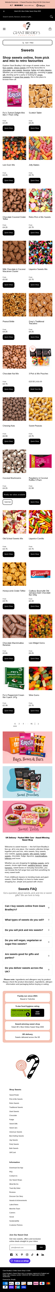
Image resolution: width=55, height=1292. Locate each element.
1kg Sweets (13, 1140)
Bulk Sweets (13, 1148)
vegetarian (7, 77)
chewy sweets (20, 68)
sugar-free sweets (22, 77)
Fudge (11, 1120)
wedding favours (35, 865)
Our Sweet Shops (15, 1180)
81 (32, 724)
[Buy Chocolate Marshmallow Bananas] (14, 626)
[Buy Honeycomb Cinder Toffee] (14, 574)
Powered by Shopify (9, 1279)
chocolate (7, 70)
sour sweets (17, 70)
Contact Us (13, 1176)
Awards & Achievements (18, 1200)
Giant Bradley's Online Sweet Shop (14, 1270)
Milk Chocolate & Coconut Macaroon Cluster (14, 270)
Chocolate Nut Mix (11, 373)
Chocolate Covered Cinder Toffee (14, 218)
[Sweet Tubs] (27, 817)
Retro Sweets (14, 1103)
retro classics (45, 70)
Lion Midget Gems (37, 643)
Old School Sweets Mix (13, 538)
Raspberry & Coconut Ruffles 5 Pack (38, 479)
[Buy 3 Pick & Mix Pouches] (40, 357)
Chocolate (13, 1115)
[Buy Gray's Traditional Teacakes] (40, 304)
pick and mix (31, 72)
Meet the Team (14, 1209)
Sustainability (14, 1221)
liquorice (26, 70)
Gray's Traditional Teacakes (36, 322)
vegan (39, 75)
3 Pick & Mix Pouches (38, 373)
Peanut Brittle (8, 321)
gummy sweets (22, 854)
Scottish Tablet (35, 113)
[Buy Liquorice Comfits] (40, 522)
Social (11, 1217)
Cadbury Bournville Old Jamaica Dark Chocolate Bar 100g (39, 593)
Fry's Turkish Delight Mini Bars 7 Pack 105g (14, 114)
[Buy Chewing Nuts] (14, 409)
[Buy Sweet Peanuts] (40, 409)
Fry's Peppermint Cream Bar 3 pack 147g (13, 696)
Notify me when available (14, 494)
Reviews (12, 1192)
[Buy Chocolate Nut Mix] (14, 357)
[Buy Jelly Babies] (40, 148)
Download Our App (16, 1168)
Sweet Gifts (13, 1124)
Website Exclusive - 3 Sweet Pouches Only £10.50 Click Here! (27, 2)
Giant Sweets (14, 1111)
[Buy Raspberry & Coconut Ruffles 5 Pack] (40, 461)
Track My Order (14, 1188)
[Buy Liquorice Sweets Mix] (40, 252)
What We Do (13, 1184)
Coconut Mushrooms (12, 478)
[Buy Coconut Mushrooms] (14, 461)
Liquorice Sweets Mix (38, 269)
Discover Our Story (16, 1196)
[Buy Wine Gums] (40, 678)
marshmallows (41, 856)
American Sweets (15, 1132)
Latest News (13, 1205)
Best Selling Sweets (16, 1136)
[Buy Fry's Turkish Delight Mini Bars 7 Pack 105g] (14, 96)
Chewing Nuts (9, 426)
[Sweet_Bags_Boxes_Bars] (27, 747)
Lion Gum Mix (9, 165)
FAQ (10, 1172)
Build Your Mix (36, 389)
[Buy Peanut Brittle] (14, 304)
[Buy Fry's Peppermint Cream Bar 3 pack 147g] (14, 678)
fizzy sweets (8, 68)
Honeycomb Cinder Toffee (14, 591)
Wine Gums (34, 695)
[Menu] (4, 29)
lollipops (8, 858)
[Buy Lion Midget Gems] (40, 626)
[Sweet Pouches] (27, 782)
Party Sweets (14, 1144)
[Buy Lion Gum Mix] (14, 148)
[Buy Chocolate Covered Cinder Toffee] (14, 200)
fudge (33, 70)
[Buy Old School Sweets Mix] (14, 522)
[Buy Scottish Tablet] (40, 96)
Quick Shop (8, 128)
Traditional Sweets (16, 1107)
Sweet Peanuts (35, 426)
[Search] (51, 16)
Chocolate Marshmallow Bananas (13, 644)
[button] (27, 5)
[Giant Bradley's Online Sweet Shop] (26, 29)
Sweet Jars (13, 1128)
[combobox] (25, 16)
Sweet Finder (14, 1095)
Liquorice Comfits (36, 538)
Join (41, 1247)
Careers (12, 1213)
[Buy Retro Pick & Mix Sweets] (40, 200)
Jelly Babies (34, 165)
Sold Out (7, 502)
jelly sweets (34, 854)
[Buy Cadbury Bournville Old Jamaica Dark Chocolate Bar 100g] (40, 574)
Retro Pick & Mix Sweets (40, 217)
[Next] (39, 724)
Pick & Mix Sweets (16, 1099)
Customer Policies (16, 1225)
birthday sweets (37, 863)
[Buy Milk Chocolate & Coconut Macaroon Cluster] (14, 252)
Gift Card (12, 1152)
